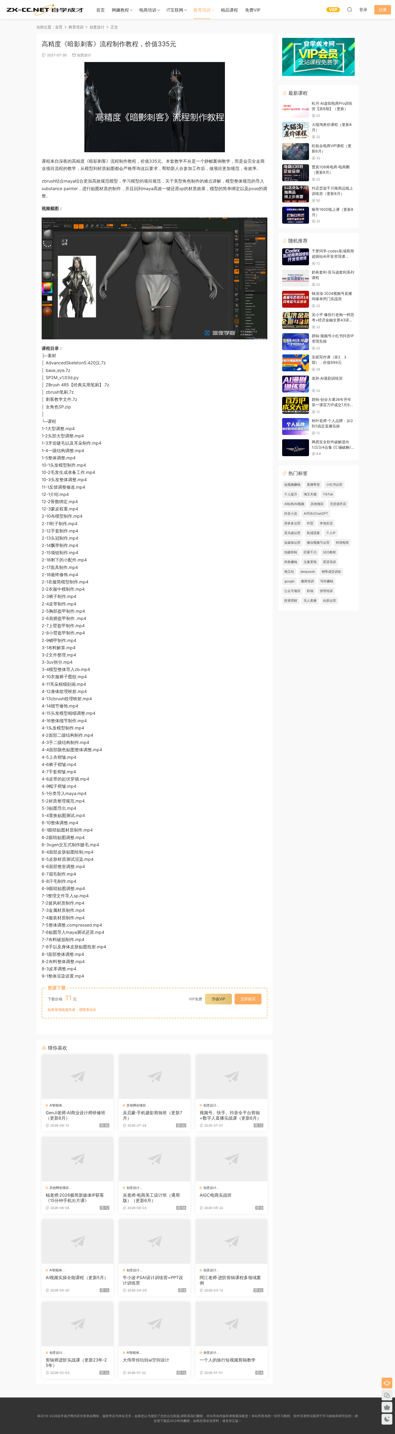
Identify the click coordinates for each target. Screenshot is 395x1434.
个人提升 (290, 494)
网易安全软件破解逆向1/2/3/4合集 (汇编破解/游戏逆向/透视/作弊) (333, 447)
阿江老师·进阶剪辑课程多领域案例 (230, 1280)
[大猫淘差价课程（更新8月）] (295, 130)
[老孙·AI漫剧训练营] (295, 384)
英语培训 (329, 562)
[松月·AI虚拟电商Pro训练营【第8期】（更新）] (295, 109)
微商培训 (307, 581)
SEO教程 (329, 552)
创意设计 (84, 55)
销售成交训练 (331, 571)
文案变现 (310, 562)
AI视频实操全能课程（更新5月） (77, 1277)
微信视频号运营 (318, 542)
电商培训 (147, 10)
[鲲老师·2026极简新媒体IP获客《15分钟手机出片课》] (77, 1159)
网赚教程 (120, 10)
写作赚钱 (326, 581)
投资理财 (290, 600)
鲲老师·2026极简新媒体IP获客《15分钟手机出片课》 (75, 1197)
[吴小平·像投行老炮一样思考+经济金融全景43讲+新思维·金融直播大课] (295, 320)
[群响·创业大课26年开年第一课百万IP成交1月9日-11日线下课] (295, 405)
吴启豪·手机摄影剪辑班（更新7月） (152, 1115)
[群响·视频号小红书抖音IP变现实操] (295, 341)
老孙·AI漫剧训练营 (327, 378)
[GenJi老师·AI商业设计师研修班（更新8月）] (77, 1076)
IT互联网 (175, 10)
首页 (100, 10)
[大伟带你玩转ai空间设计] (155, 1324)
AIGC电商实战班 (216, 1195)
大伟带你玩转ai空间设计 (146, 1360)
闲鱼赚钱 (290, 562)
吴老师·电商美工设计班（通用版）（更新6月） (151, 1197)
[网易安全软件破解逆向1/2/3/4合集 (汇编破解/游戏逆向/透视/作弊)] (295, 447)
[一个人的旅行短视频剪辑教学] (231, 1324)
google (289, 581)
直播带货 (313, 484)
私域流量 (313, 533)
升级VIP (218, 999)
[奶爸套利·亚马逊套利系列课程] (295, 278)
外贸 (310, 523)
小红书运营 (334, 484)
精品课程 (229, 10)
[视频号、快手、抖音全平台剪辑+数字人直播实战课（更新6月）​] (231, 1076)
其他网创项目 (136, 1105)
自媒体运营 (292, 542)
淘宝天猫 (310, 494)
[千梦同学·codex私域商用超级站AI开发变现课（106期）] (295, 256)
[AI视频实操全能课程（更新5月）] (77, 1241)
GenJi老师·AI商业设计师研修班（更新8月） (75, 1115)
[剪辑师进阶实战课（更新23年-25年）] (77, 1324)
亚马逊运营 (292, 533)
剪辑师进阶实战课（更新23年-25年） (76, 1362)
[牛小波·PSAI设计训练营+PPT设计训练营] (155, 1241)
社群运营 (329, 600)
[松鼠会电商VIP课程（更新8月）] (295, 151)
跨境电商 (342, 542)
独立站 (289, 571)
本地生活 (326, 523)
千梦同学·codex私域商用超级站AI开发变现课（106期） (333, 256)
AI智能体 (55, 1105)
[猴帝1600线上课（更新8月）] (295, 215)
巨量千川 (310, 552)
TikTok (328, 494)
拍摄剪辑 (290, 552)
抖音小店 (290, 513)
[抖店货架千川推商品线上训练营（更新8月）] (295, 194)
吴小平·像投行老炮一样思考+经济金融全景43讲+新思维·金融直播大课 (333, 319)
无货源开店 (338, 504)
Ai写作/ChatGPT (316, 513)
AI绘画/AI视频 (294, 504)
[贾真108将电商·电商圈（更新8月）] (295, 172)
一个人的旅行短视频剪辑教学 (228, 1360)
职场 (310, 591)
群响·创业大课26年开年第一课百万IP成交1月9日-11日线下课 (331, 404)
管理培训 (326, 591)
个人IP (331, 533)
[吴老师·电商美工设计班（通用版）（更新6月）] (155, 1159)
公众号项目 (292, 591)
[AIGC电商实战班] (231, 1159)
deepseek (307, 571)
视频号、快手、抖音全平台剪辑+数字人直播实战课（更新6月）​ (230, 1115)
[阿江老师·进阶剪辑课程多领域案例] (231, 1241)
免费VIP (252, 10)
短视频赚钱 (292, 484)
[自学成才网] (44, 9)
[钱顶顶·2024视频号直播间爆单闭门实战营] (295, 299)
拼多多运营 (292, 523)
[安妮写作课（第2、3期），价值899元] (295, 362)
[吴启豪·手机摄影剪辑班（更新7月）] (155, 1076)
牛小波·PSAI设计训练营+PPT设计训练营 (153, 1280)
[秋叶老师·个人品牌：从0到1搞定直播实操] (295, 426)
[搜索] (349, 9)
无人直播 (310, 600)
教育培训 (202, 10)
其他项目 (317, 504)
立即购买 (248, 999)
